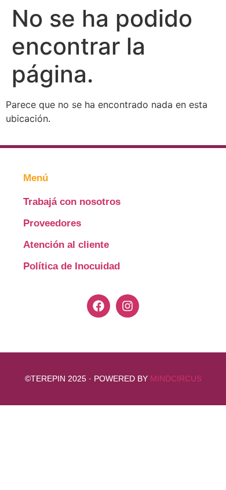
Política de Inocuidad (71, 266)
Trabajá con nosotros (72, 201)
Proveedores (52, 223)
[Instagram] (127, 306)
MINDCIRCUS (176, 378)
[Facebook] (98, 306)
